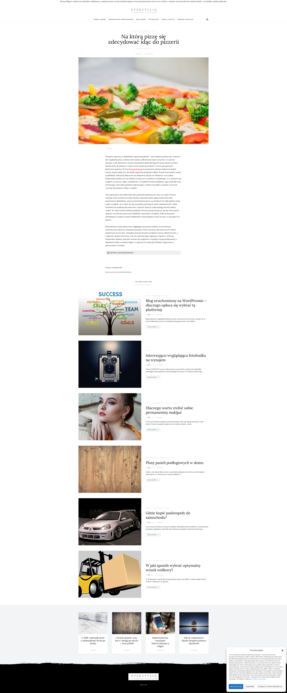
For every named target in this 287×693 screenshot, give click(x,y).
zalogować (114, 272)
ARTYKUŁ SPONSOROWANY (141, 31)
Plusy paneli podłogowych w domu (174, 462)
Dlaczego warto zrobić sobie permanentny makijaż (169, 410)
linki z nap (143, 685)
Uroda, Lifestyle (168, 19)
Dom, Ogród (141, 19)
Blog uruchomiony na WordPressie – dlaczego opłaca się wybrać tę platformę (176, 305)
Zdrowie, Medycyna (185, 19)
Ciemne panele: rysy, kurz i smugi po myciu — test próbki (126, 640)
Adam (152, 315)
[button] (282, 650)
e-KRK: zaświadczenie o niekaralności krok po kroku (93, 640)
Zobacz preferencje (270, 686)
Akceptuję (236, 686)
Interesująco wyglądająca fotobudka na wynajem (176, 357)
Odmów (250, 686)
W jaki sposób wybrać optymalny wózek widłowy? (173, 567)
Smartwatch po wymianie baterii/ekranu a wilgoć (160, 642)
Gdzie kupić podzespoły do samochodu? (168, 515)
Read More (152, 327)
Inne (153, 31)
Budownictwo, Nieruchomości (121, 19)
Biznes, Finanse (100, 19)
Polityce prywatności (259, 679)
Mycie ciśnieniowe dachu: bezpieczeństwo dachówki (194, 640)
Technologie (153, 19)
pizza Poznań (136, 169)
